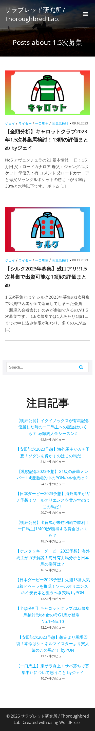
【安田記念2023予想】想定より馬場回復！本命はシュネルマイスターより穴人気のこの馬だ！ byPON (52, 643)
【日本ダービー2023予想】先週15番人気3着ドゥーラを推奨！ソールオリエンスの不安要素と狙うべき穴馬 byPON (52, 586)
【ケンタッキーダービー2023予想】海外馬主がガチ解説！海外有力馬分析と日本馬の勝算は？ (53, 557)
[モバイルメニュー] (85, 14)
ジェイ (10, 123)
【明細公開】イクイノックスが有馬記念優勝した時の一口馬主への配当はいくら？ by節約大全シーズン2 (52, 427)
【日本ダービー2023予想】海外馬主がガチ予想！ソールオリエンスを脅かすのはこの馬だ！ (53, 500)
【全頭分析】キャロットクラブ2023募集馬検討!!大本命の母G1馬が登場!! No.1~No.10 (53, 615)
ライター (25, 123)
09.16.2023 (80, 123)
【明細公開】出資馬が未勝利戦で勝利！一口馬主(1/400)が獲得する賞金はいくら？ (52, 529)
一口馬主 (41, 123)
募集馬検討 (60, 123)
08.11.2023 (80, 260)
